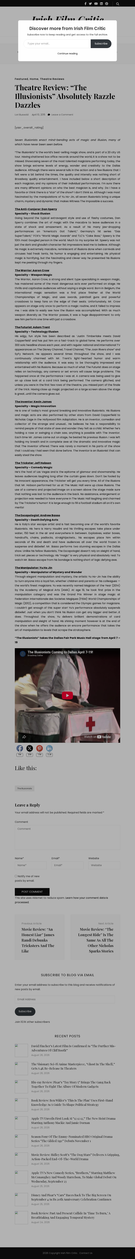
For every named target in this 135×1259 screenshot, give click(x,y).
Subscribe (101, 43)
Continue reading (67, 53)
